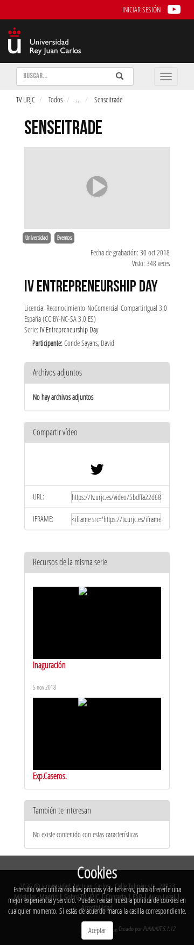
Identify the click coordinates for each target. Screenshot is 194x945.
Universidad (36, 237)
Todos (55, 99)
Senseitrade (108, 99)
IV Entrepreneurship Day (69, 329)
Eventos (64, 237)
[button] (97, 432)
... (78, 99)
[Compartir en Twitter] (97, 472)
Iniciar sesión (141, 9)
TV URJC (25, 99)
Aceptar (97, 930)
